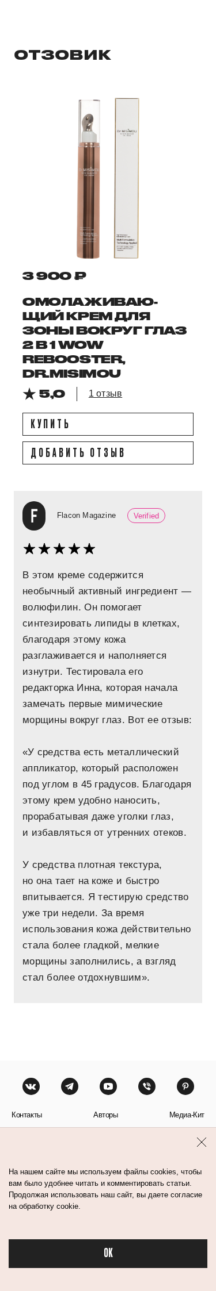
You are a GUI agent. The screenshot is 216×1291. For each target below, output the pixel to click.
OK (108, 1253)
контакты (27, 1115)
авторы (105, 1115)
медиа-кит (186, 1115)
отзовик (62, 54)
